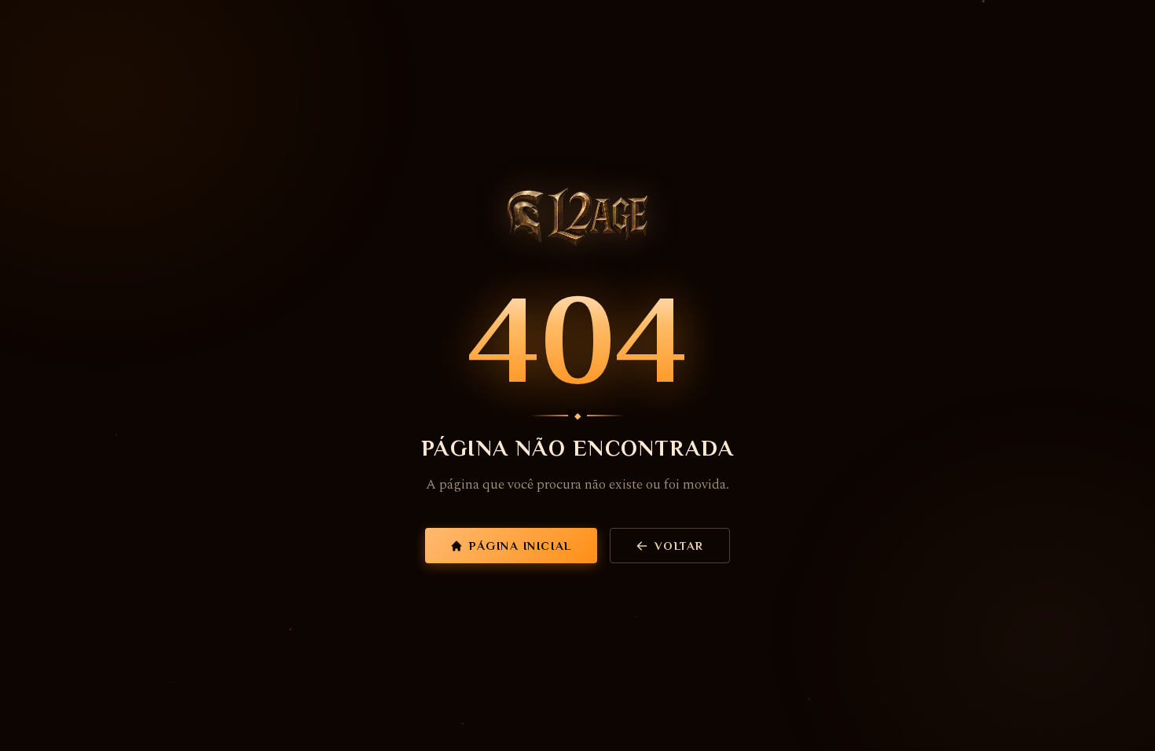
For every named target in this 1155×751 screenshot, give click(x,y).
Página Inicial (520, 545)
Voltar (679, 545)
